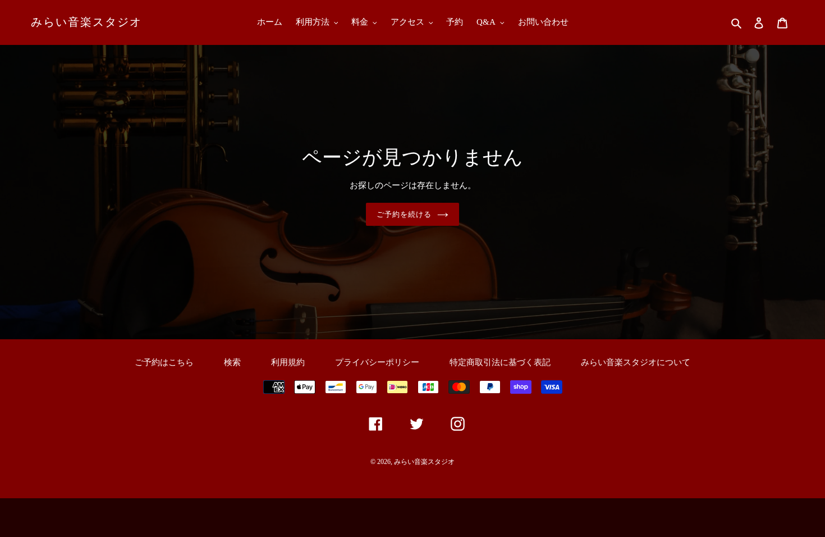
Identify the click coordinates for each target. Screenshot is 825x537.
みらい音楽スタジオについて (635, 362)
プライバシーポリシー (377, 362)
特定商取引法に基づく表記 (500, 362)
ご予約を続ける (404, 214)
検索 (232, 362)
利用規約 (288, 362)
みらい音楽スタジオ (86, 22)
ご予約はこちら (164, 362)
